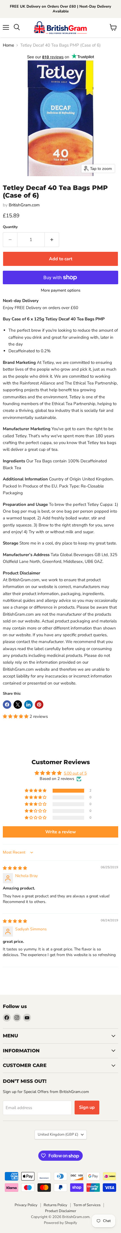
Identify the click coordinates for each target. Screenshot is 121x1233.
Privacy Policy (26, 1205)
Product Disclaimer (60, 1211)
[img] (15, 868)
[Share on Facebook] (7, 704)
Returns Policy (55, 1205)
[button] (16, 716)
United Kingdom (58, 1134)
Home (8, 45)
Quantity (10, 227)
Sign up (87, 1107)
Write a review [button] (60, 832)
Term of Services (86, 1205)
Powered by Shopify (60, 1222)
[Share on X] (18, 704)
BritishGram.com (24, 205)
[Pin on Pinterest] (39, 704)
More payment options (60, 290)
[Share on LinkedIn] (28, 704)
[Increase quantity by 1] (52, 239)
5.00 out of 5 (75, 773)
